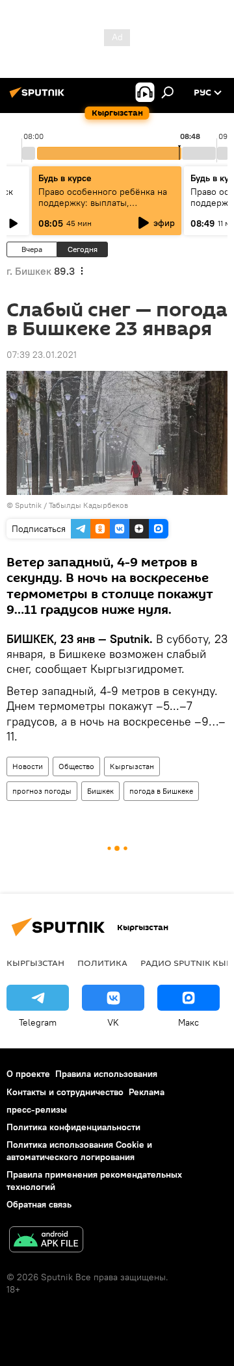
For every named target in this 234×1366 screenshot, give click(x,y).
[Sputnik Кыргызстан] (39, 97)
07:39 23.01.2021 (41, 354)
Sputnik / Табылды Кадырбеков (71, 505)
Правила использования (106, 1074)
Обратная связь (39, 1204)
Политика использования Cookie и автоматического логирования (79, 1151)
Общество (76, 766)
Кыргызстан (132, 766)
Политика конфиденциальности (73, 1127)
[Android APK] (46, 1241)
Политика (102, 962)
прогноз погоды (42, 791)
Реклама (146, 1092)
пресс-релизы (36, 1109)
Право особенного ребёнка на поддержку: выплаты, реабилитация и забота (102, 203)
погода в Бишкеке (161, 791)
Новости (27, 766)
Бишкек (100, 791)
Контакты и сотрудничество (65, 1092)
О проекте (28, 1074)
